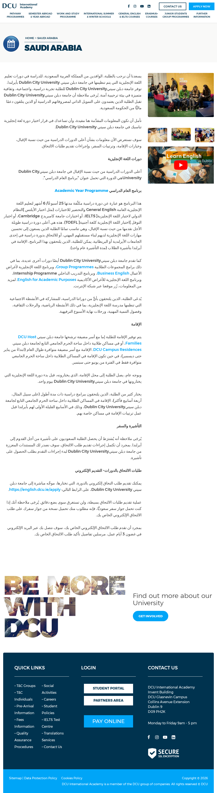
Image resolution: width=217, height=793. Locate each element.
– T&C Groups (24, 686)
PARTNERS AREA (108, 700)
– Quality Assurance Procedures (23, 740)
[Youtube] (142, 6)
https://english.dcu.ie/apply (35, 489)
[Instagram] (135, 6)
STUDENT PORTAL (108, 688)
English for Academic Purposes (46, 279)
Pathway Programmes (15, 15)
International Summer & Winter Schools (99, 15)
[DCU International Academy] (20, 6)
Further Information (201, 15)
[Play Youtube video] (181, 165)
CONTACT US (173, 6)
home (29, 38)
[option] (181, 95)
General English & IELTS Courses (129, 15)
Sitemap (15, 778)
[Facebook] (129, 6)
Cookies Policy (71, 778)
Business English (113, 273)
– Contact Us (52, 747)
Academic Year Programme (81, 190)
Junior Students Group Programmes (176, 15)
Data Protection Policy (40, 778)
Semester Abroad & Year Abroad (40, 15)
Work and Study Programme (68, 15)
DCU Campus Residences (117, 349)
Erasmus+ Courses (151, 15)
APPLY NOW (201, 6)
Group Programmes (75, 267)
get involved (151, 616)
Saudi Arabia (47, 38)
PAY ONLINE (108, 721)
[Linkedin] (148, 6)
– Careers (49, 699)
